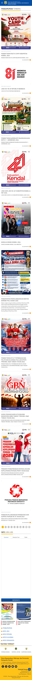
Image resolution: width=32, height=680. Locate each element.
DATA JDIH (6, 631)
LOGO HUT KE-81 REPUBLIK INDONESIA (13, 89)
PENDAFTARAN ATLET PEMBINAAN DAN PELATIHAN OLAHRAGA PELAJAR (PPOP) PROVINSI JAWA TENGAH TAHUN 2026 (13, 360)
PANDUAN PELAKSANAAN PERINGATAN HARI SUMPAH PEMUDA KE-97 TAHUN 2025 (15, 515)
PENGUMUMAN (7, 628)
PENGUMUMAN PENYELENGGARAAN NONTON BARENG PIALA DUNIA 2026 (15, 300)
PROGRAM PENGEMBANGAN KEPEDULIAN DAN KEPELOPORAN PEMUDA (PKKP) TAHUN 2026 (15, 470)
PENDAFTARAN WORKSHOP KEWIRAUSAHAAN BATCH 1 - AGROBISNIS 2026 (15, 139)
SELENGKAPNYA (25, 59)
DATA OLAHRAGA (8, 637)
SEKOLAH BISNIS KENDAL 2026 (11, 242)
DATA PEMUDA (7, 634)
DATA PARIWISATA (8, 640)
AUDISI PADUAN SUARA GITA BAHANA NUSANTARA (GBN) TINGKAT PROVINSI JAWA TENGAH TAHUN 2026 (15, 416)
